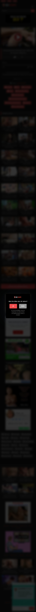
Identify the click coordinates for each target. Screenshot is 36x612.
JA (13, 306)
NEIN (22, 306)
